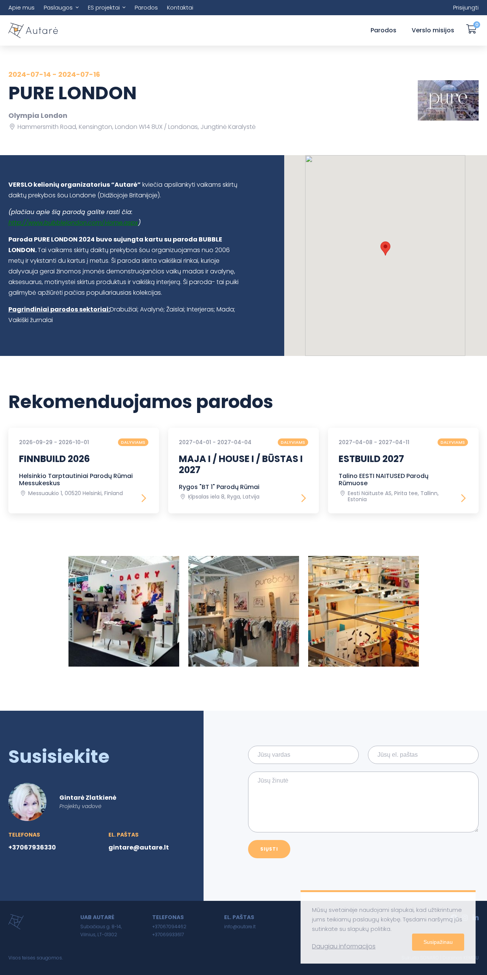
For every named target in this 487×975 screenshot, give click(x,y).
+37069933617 (168, 934)
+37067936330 (32, 847)
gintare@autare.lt (138, 847)
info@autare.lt (240, 926)
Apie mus (21, 7)
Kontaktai (180, 7)
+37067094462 (169, 926)
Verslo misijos (433, 30)
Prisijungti (466, 7)
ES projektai (104, 7)
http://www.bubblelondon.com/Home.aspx (73, 222)
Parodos (146, 7)
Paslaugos (58, 7)
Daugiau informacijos (344, 946)
